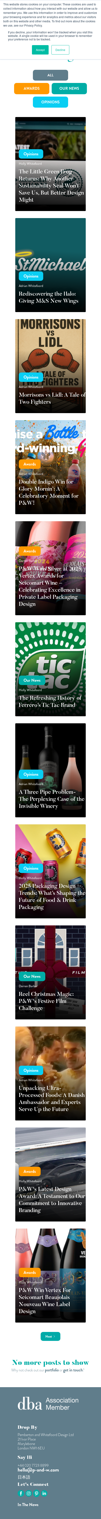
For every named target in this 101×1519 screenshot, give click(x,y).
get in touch (73, 1370)
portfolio (52, 1370)
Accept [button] (40, 50)
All (50, 75)
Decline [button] (60, 50)
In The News (28, 1504)
